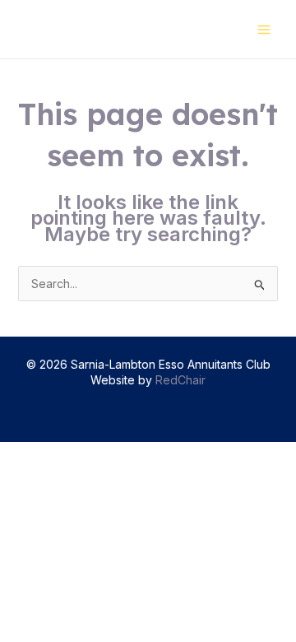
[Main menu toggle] (263, 29)
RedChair (180, 380)
